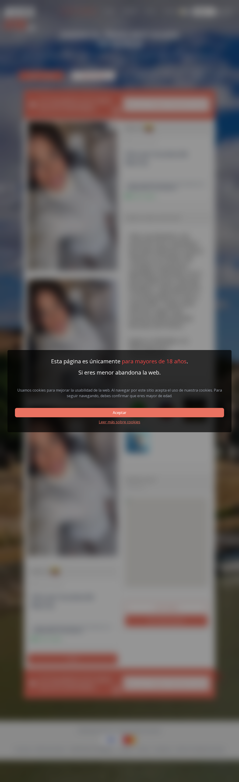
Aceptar (119, 412)
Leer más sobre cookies (119, 422)
